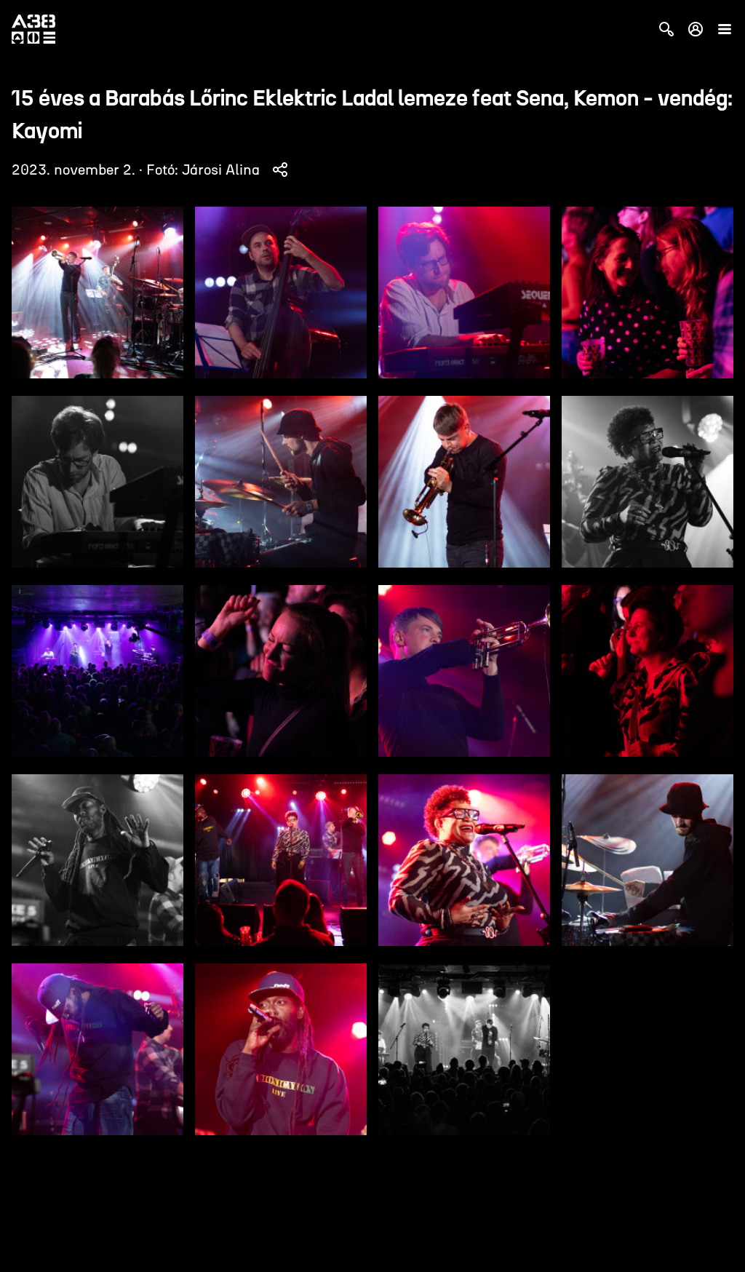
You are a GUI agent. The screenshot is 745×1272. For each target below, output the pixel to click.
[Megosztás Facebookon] (280, 169)
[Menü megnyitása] (724, 29)
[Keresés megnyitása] (666, 29)
